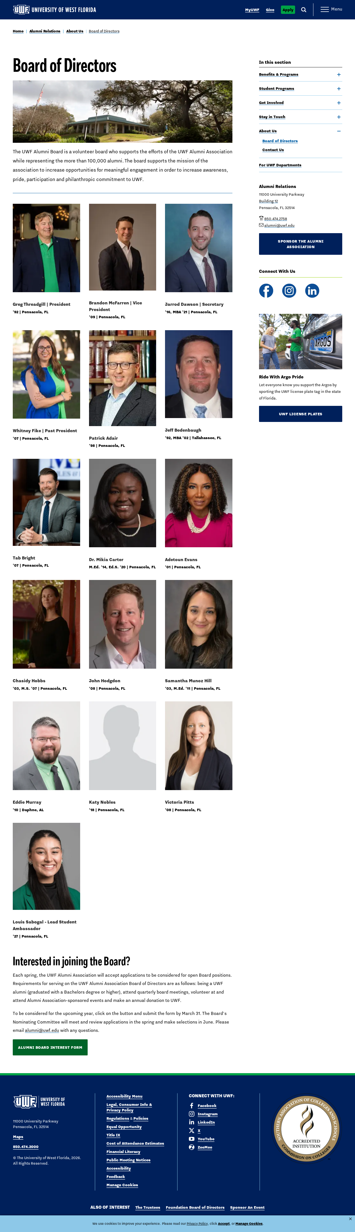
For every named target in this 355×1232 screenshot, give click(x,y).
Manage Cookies (122, 1184)
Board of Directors (104, 31)
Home (18, 31)
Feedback (115, 1176)
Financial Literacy (123, 1151)
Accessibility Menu (124, 1096)
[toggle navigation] (339, 74)
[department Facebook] (266, 291)
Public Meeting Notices (128, 1159)
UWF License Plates (301, 413)
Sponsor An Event (247, 1207)
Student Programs (276, 88)
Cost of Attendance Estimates (135, 1143)
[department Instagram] (289, 291)
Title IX (113, 1134)
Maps (18, 1136)
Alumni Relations (45, 31)
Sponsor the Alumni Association (300, 244)
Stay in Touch (272, 116)
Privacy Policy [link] (197, 1224)
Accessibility (118, 1168)
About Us (74, 31)
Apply (288, 9)
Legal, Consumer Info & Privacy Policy (129, 1107)
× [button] (350, 1218)
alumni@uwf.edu (42, 1030)
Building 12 (268, 201)
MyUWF (252, 9)
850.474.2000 (26, 1146)
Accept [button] (224, 1223)
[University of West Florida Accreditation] (306, 1129)
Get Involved (271, 102)
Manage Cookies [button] (249, 1223)
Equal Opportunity (124, 1126)
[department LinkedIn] (312, 291)
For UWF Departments (280, 164)
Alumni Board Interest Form (50, 1047)
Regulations (117, 1118)
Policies (140, 1118)
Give (270, 9)
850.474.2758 (275, 219)
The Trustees (147, 1207)
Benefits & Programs (278, 74)
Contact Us (273, 149)
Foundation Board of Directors (195, 1207)
